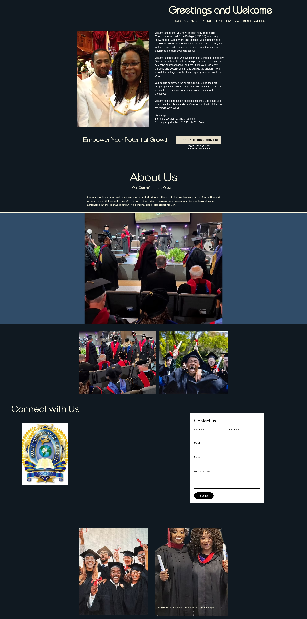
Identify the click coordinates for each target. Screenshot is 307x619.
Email (197, 443)
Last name (234, 429)
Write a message (202, 471)
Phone (197, 457)
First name (200, 429)
